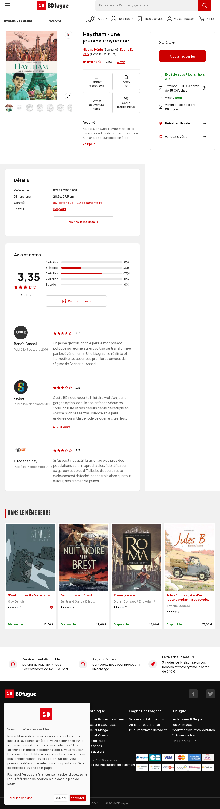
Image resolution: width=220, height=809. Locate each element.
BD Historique (63, 203)
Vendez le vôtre (176, 137)
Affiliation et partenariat (146, 725)
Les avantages (182, 725)
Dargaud (59, 209)
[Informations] (204, 88)
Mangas (55, 20)
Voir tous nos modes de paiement (111, 765)
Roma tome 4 (124, 595)
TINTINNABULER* (184, 741)
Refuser (60, 798)
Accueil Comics (98, 735)
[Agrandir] (68, 96)
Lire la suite (61, 426)
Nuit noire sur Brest (76, 595)
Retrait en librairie (177, 123)
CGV (94, 803)
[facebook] (193, 693)
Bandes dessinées (18, 20)
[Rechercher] (204, 5)
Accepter (77, 798)
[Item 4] (50, 108)
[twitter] (210, 693)
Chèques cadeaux (185, 735)
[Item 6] (71, 108)
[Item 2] (30, 108)
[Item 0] (9, 108)
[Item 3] (40, 108)
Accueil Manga (97, 730)
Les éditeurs (96, 741)
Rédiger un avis (79, 301)
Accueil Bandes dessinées (106, 719)
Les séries (94, 746)
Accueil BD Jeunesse (102, 725)
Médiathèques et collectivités (193, 730)
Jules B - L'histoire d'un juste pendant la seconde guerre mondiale (187, 599)
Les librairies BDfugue (187, 719)
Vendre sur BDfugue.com (146, 719)
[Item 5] (60, 108)
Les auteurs (95, 751)
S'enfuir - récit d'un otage (29, 595)
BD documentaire (89, 203)
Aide (101, 19)
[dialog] (47, 754)
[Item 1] (19, 108)
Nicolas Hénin (93, 49)
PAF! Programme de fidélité (148, 730)
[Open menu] (7, 5)
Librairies (124, 19)
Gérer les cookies (19, 798)
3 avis (121, 62)
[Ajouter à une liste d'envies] (68, 35)
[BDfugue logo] (53, 5)
